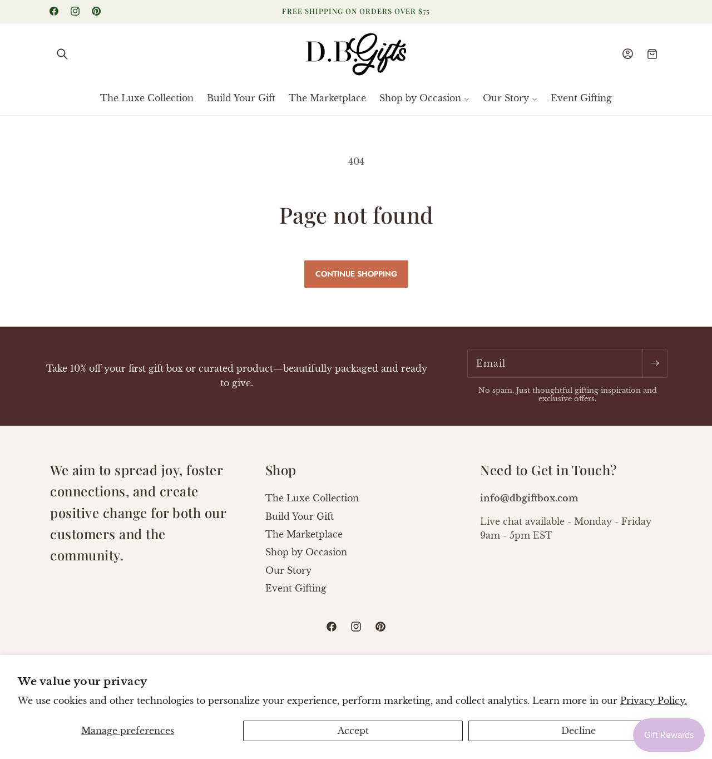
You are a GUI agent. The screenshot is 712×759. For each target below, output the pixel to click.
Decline (578, 730)
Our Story (288, 570)
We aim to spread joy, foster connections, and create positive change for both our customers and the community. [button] (138, 512)
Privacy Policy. (653, 700)
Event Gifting (296, 588)
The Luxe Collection (312, 498)
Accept (353, 730)
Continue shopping (356, 273)
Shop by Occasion (306, 552)
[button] (62, 54)
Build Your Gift (299, 516)
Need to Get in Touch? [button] (548, 470)
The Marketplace (304, 534)
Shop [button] (280, 470)
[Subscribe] (654, 363)
